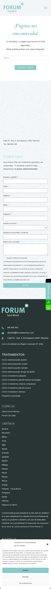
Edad (5, 205)
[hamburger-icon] (46, 8)
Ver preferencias (25, 583)
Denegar (25, 577)
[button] (47, 544)
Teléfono (6, 195)
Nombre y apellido (10, 177)
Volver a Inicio (25, 67)
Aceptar (25, 570)
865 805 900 (13, 321)
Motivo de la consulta (11, 242)
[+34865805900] (48, 302)
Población (7, 214)
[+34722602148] (48, 307)
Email (5, 186)
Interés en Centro (10, 223)
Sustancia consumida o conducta (15, 232)
